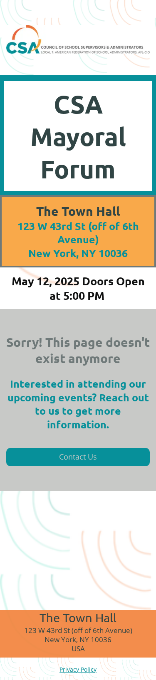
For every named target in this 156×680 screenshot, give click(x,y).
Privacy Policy (78, 669)
